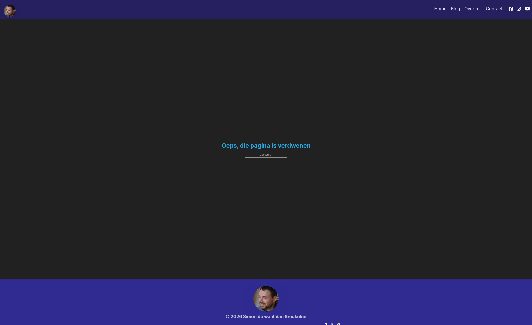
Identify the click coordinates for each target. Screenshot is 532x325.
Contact (494, 8)
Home (440, 8)
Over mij (473, 8)
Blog (455, 8)
